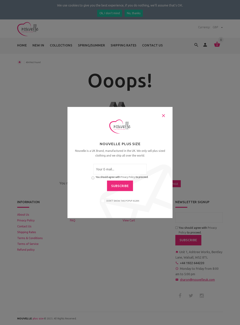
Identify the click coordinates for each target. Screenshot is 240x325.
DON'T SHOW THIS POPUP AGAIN (122, 201)
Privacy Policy (128, 177)
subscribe (120, 186)
